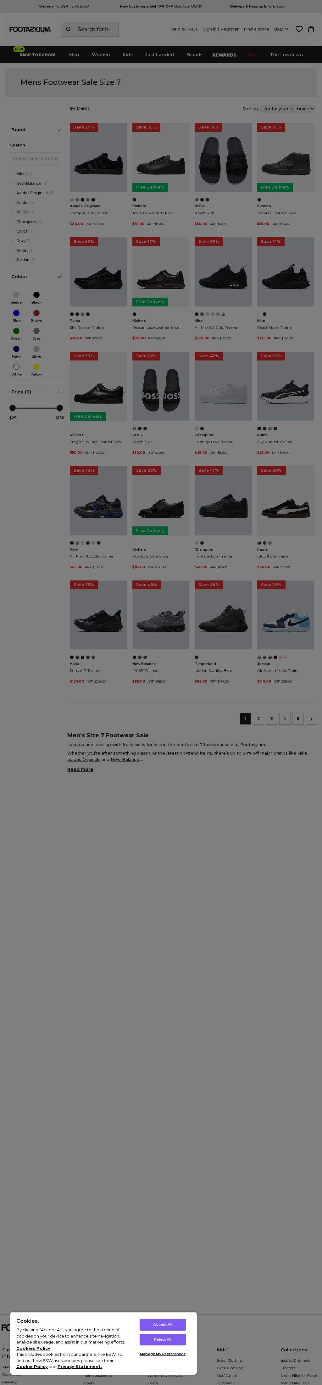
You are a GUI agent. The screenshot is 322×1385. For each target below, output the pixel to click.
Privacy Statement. (80, 1366)
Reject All (162, 1339)
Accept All (162, 1324)
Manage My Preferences (163, 1354)
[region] (103, 1343)
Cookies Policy (33, 1348)
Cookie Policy (32, 1366)
